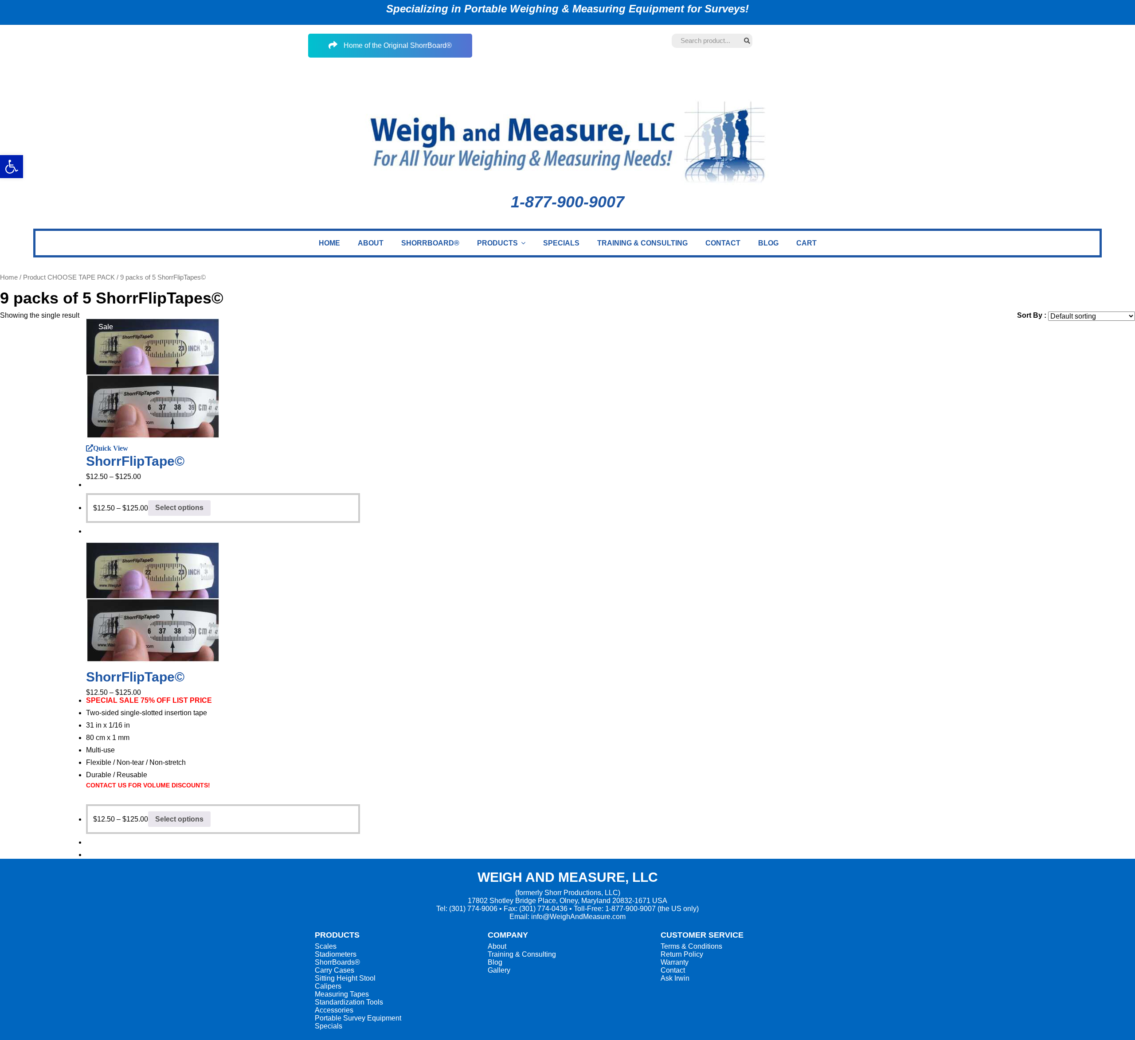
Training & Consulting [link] (522, 954)
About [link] (497, 946)
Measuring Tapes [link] (342, 994)
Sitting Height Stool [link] (345, 978)
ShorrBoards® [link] (337, 962)
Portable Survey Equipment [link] (358, 1018)
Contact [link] (673, 970)
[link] (329, 243)
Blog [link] (495, 962)
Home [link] (9, 277)
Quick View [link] (110, 448)
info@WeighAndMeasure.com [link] (578, 916)
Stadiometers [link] (335, 954)
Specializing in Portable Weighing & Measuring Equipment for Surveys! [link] (567, 9)
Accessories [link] (334, 1010)
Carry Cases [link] (334, 970)
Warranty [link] (675, 962)
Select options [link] (179, 507)
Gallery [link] (499, 970)
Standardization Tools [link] (349, 1002)
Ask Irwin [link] (675, 978)
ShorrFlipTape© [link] (135, 461)
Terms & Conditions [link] (691, 946)
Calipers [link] (328, 986)
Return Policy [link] (682, 954)
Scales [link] (326, 946)
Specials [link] (328, 1026)
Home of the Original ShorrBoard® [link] (397, 45)
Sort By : (1031, 315)
